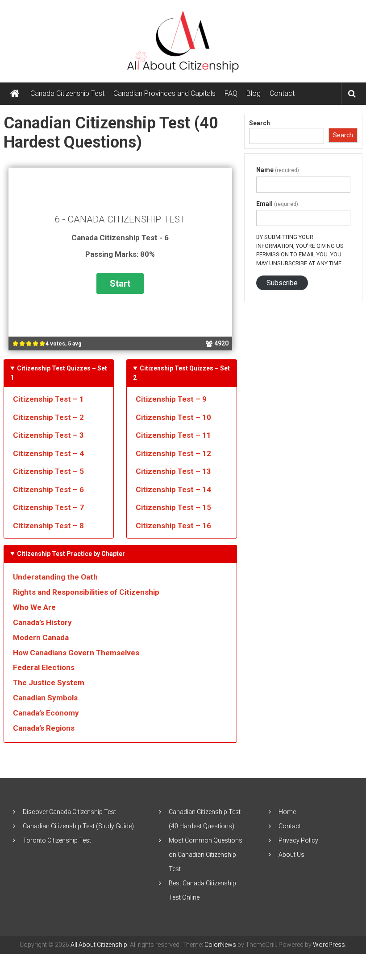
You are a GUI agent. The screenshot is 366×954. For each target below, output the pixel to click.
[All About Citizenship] (15, 93)
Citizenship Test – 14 (173, 489)
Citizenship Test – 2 (48, 417)
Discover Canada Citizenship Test (69, 811)
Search (259, 123)
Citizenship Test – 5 (48, 471)
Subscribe (282, 283)
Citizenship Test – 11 (173, 435)
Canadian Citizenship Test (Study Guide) (78, 826)
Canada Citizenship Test (67, 93)
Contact (282, 93)
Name (277, 169)
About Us (291, 854)
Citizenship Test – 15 (173, 507)
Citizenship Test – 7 (48, 507)
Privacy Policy (298, 840)
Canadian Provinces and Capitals (164, 93)
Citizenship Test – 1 (48, 399)
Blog (253, 93)
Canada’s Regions (44, 728)
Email (277, 203)
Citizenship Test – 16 (173, 525)
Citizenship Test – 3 (48, 435)
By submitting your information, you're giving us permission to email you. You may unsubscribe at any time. (300, 250)
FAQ (231, 93)
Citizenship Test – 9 (171, 399)
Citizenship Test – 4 (48, 453)
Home (287, 811)
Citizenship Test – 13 (173, 471)
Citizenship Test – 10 (173, 417)
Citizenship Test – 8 (48, 525)
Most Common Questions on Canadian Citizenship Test (205, 854)
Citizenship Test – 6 (48, 489)
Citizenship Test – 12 (173, 453)
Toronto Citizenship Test (57, 840)
